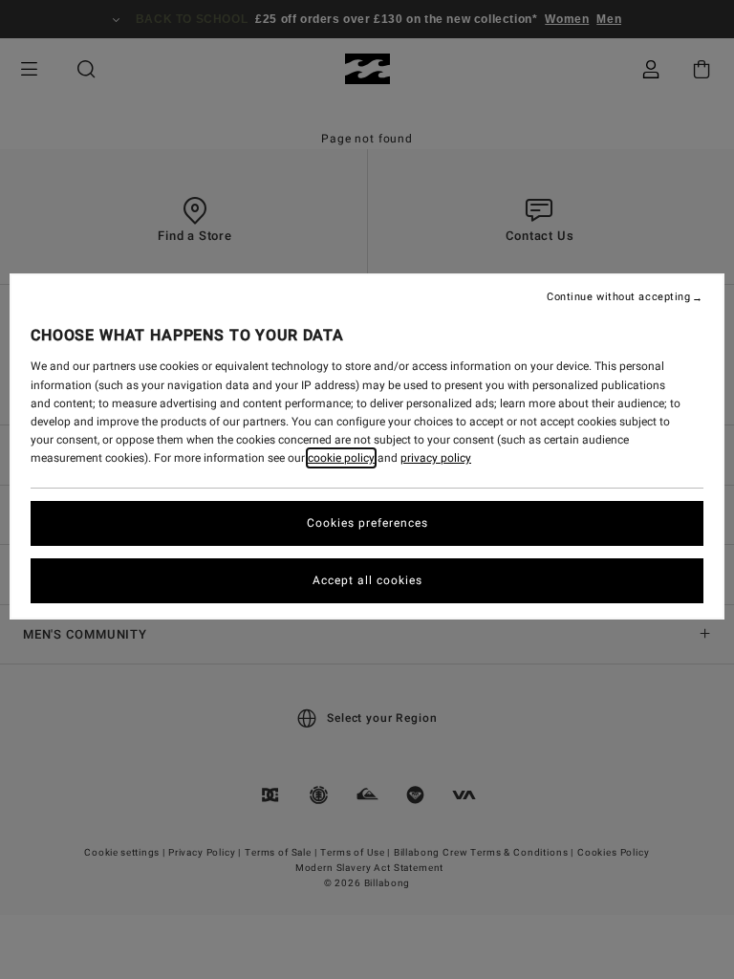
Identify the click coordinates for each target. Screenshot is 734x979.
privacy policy (435, 458)
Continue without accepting (618, 297)
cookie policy (341, 458)
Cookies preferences (367, 523)
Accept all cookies (367, 580)
